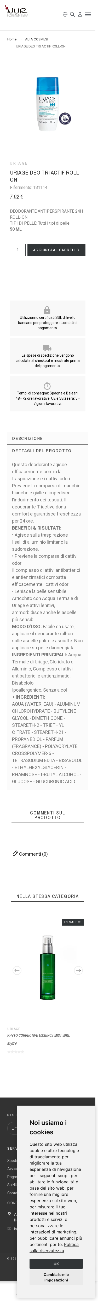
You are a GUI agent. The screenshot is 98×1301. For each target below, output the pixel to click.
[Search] (72, 14)
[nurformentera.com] (16, 12)
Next (78, 970)
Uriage (19, 163)
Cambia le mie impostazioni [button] (56, 1277)
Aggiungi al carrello (56, 250)
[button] (88, 14)
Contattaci (16, 1193)
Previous (17, 970)
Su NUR (13, 1185)
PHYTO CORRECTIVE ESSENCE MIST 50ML (38, 1035)
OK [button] (56, 1264)
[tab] (47, 438)
